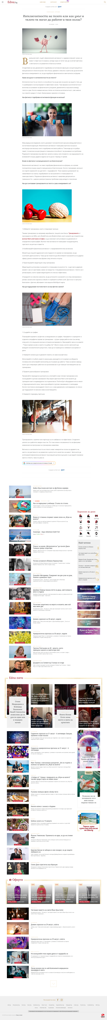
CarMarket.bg (90, 1005)
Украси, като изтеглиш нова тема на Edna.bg (89, 828)
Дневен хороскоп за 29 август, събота (87, 572)
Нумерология (64, 2)
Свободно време (53, 11)
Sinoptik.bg (51, 1005)
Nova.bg (29, 1005)
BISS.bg (97, 1005)
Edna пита (16, 678)
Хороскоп (53, 2)
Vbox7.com (44, 1005)
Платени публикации (61, 1007)
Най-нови (42, 2)
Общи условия (19, 1015)
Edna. (12, 2)
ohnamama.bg (44, 500)
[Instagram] (61, 1000)
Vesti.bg (23, 1005)
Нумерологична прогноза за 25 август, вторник (87, 579)
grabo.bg (35, 529)
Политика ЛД (43, 1007)
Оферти (18, 879)
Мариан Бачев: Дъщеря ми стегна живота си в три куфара (88, 560)
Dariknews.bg (36, 1005)
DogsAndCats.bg (60, 1005)
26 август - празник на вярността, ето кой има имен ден (88, 566)
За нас (36, 1007)
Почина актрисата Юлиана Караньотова (86, 547)
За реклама (51, 1007)
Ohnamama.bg (16, 1005)
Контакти (70, 1007)
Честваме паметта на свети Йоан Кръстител (88, 554)
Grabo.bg (76, 1005)
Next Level (54, 6)
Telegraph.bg (69, 1005)
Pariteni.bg (82, 1005)
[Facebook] (57, 1000)
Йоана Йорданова (90, 730)
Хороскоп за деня (86, 511)
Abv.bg (9, 1005)
